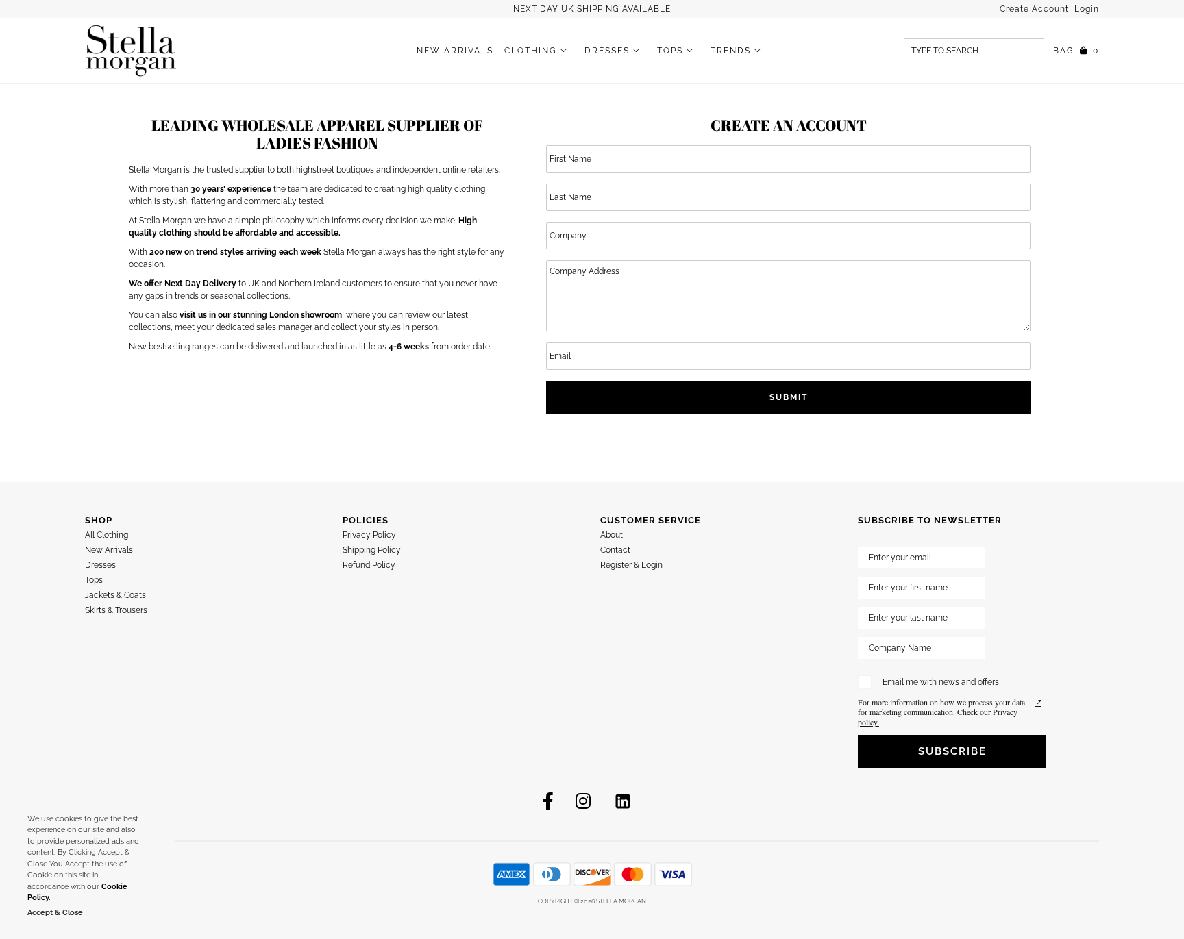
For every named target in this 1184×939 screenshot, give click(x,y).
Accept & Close (55, 912)
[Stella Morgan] (131, 50)
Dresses (607, 50)
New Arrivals (455, 50)
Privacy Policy (369, 535)
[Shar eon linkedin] (623, 801)
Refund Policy (369, 565)
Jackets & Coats (115, 595)
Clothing (530, 50)
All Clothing (106, 535)
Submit (788, 397)
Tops (670, 50)
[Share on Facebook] (548, 801)
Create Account (1036, 9)
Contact (615, 550)
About (611, 535)
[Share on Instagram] (583, 801)
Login (1086, 9)
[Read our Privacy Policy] (1038, 703)
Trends (731, 50)
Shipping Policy (372, 550)
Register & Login (631, 565)
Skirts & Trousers (116, 610)
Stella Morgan (621, 901)
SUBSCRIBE (952, 751)
